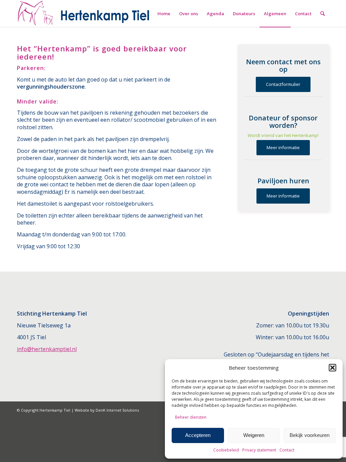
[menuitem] (164, 13)
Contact (286, 450)
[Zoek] (322, 13)
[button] (332, 367)
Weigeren (253, 435)
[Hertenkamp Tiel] (84, 13)
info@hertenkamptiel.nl (47, 349)
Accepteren (198, 435)
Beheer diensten (190, 417)
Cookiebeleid (226, 450)
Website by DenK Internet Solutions (107, 410)
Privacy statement (259, 450)
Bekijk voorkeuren (309, 435)
